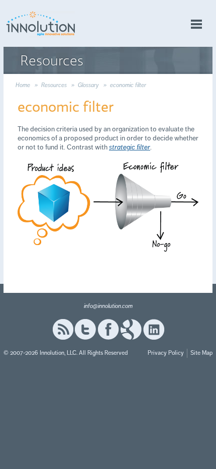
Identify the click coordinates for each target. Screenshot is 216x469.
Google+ (131, 329)
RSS (62, 329)
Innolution (41, 23)
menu (196, 24)
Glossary (88, 85)
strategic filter (129, 147)
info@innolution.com (108, 306)
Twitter (85, 329)
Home (23, 85)
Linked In (153, 329)
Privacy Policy (166, 353)
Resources (54, 85)
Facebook (108, 329)
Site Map (201, 353)
